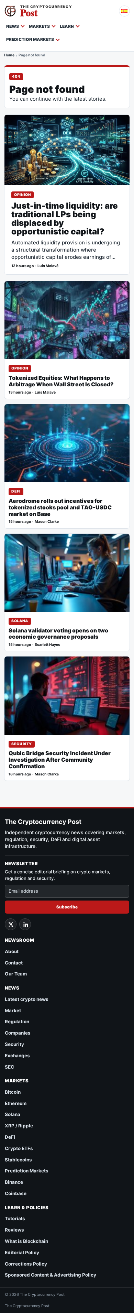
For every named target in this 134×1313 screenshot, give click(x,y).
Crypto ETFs (19, 1148)
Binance (14, 1182)
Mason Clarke (47, 521)
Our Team (16, 974)
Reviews (14, 1230)
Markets (39, 26)
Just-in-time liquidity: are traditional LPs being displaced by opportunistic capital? (64, 219)
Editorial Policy (22, 1252)
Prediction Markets (30, 39)
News (12, 26)
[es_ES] (124, 10)
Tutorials (15, 1218)
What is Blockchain (26, 1241)
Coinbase (15, 1193)
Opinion (22, 194)
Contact (14, 963)
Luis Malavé (47, 266)
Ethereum (15, 1103)
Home (9, 56)
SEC (9, 1067)
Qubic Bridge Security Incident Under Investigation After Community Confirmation (60, 760)
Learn (67, 26)
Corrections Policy (26, 1264)
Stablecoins (18, 1159)
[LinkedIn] (25, 924)
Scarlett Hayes (47, 644)
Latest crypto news (26, 999)
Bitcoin (13, 1092)
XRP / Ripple (19, 1125)
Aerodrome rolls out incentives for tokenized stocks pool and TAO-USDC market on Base (60, 507)
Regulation (17, 1021)
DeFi (16, 491)
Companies (18, 1033)
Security (21, 744)
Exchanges (17, 1055)
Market (13, 1010)
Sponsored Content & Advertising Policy (50, 1275)
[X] (10, 924)
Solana (19, 621)
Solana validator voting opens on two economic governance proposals (58, 633)
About (12, 951)
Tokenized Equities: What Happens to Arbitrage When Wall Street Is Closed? (61, 381)
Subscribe (67, 906)
